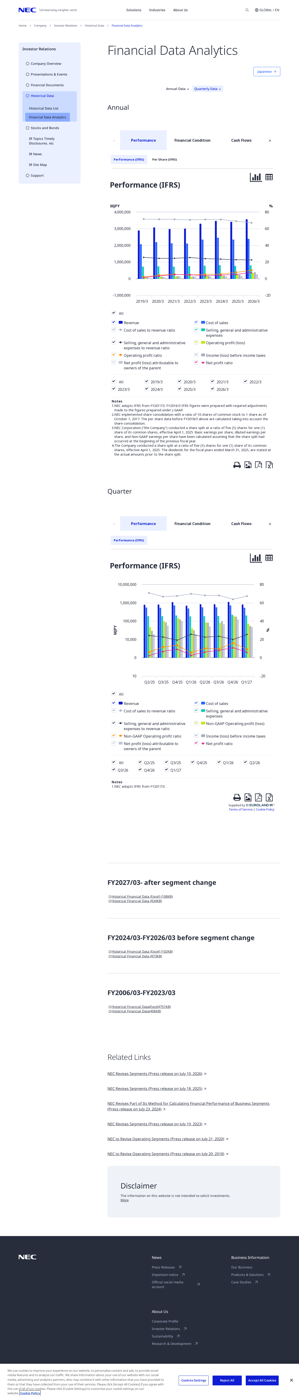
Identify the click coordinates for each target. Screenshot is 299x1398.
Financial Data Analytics (47, 117)
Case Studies (241, 1282)
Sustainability (162, 1336)
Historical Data (94, 25)
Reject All (227, 1380)
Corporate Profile (165, 1321)
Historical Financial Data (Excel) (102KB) (142, 951)
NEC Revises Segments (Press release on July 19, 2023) (154, 1124)
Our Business (241, 1267)
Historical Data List (43, 108)
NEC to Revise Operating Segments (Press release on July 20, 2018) (165, 1153)
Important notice (165, 1274)
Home (23, 25)
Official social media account (167, 1284)
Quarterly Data (205, 88)
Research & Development (171, 1343)
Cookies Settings (193, 1380)
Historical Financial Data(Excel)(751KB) (141, 1006)
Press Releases (163, 1267)
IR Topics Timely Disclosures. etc (41, 140)
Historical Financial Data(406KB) (136, 1011)
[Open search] (247, 10)
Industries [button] (157, 10)
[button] (266, 10)
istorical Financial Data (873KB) (136, 956)
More (125, 1200)
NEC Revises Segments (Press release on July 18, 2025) (154, 1088)
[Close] (291, 1380)
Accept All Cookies (262, 1380)
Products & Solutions (247, 1274)
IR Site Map (38, 164)
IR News (35, 154)
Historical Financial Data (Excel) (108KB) (142, 896)
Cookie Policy (30, 1393)
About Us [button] (180, 10)
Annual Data (175, 88)
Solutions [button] (133, 10)
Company (40, 25)
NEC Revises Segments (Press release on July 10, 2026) (154, 1073)
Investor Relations (65, 25)
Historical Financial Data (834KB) (136, 901)
